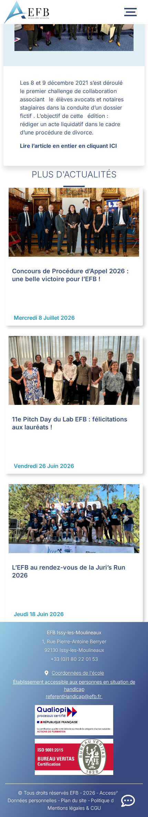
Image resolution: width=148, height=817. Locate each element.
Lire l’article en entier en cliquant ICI (68, 145)
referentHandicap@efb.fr (74, 696)
